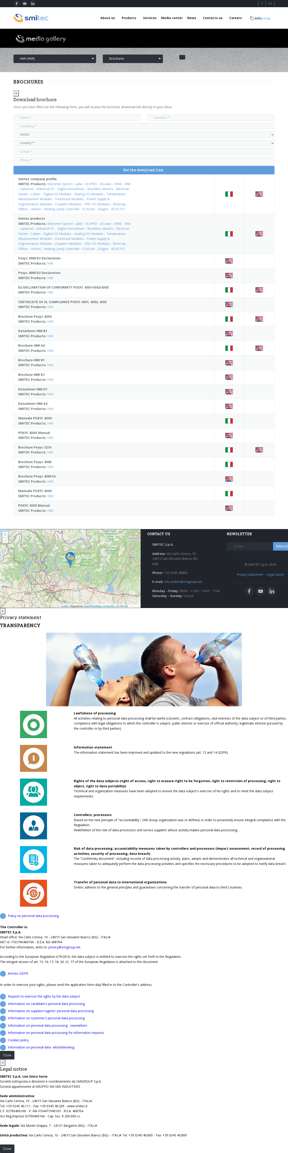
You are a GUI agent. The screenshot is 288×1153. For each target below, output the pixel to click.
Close (7, 1055)
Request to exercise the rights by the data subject (44, 996)
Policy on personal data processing (33, 916)
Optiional (26, 189)
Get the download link (143, 170)
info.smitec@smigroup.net (183, 582)
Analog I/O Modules (89, 194)
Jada (79, 184)
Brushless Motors (100, 189)
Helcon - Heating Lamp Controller (55, 209)
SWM (118, 184)
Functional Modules (69, 199)
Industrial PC (45, 189)
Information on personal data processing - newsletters (47, 1025)
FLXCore (89, 209)
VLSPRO (91, 184)
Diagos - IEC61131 (111, 209)
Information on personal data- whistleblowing (41, 1047)
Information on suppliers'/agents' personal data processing (51, 1011)
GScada (105, 184)
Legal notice (275, 574)
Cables (35, 194)
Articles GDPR (18, 973)
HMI (127, 184)
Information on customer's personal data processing (46, 1018)
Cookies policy (18, 1040)
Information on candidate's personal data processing (46, 1004)
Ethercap (119, 204)
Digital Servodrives (70, 189)
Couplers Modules (68, 204)
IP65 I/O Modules (97, 204)
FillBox (23, 209)
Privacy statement (250, 574)
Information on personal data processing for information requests (56, 1032)
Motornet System (60, 184)
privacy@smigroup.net (64, 947)
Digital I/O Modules (57, 194)
